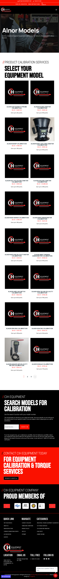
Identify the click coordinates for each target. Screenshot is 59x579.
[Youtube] (48, 559)
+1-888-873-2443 (35, 559)
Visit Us (24, 531)
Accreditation (7, 534)
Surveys (6, 537)
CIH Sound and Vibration (43, 528)
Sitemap (24, 534)
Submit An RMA (40, 534)
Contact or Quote (26, 523)
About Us (6, 525)
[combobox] (11, 426)
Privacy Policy (25, 528)
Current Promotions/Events (11, 531)
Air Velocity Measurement (42, 36)
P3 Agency (32, 576)
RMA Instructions (8, 528)
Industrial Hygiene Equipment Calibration (19, 36)
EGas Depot (40, 531)
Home (4, 36)
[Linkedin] (44, 559)
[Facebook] (46, 559)
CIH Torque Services (42, 525)
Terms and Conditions (27, 525)
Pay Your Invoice (8, 523)
